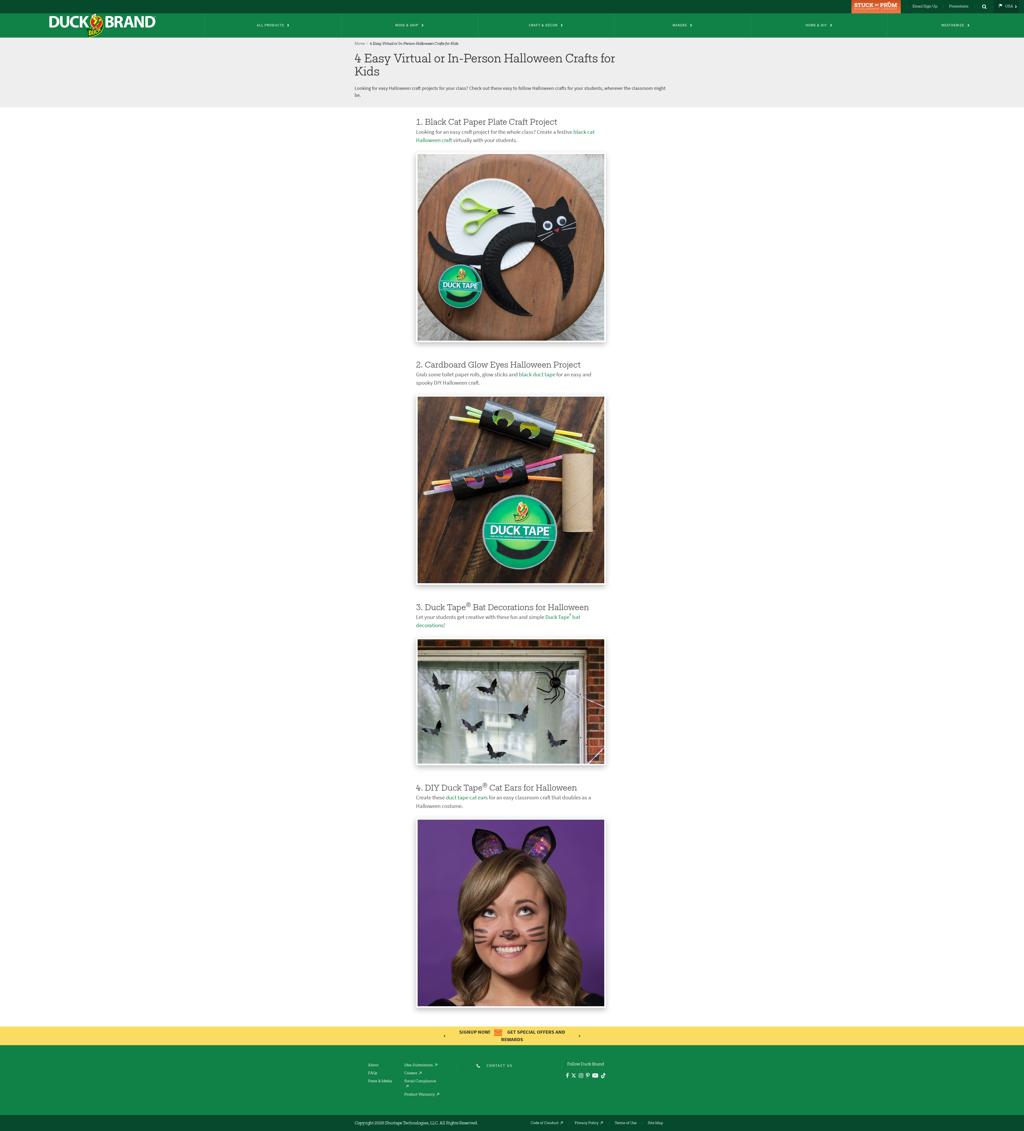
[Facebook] (567, 1076)
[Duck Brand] (102, 25)
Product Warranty (419, 1095)
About (373, 1065)
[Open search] (984, 6)
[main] (512, 565)
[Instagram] (581, 1076)
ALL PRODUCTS (270, 25)
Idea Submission (418, 1065)
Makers (680, 25)
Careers (410, 1073)
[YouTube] (595, 1076)
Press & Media (380, 1081)
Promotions (959, 7)
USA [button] (1009, 7)
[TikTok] (603, 1074)
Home (360, 44)
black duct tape (537, 374)
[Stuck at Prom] (876, 6)
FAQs (372, 1073)
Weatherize (952, 25)
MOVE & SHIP (406, 25)
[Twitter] (573, 1076)
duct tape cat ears (467, 797)
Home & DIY (816, 25)
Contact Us (499, 1065)
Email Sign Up (925, 7)
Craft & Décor (543, 25)
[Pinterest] (588, 1076)
